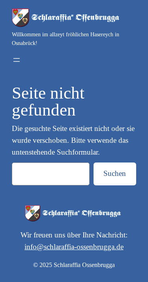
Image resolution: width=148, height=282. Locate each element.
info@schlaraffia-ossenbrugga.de (74, 247)
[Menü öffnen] (16, 60)
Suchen (114, 173)
